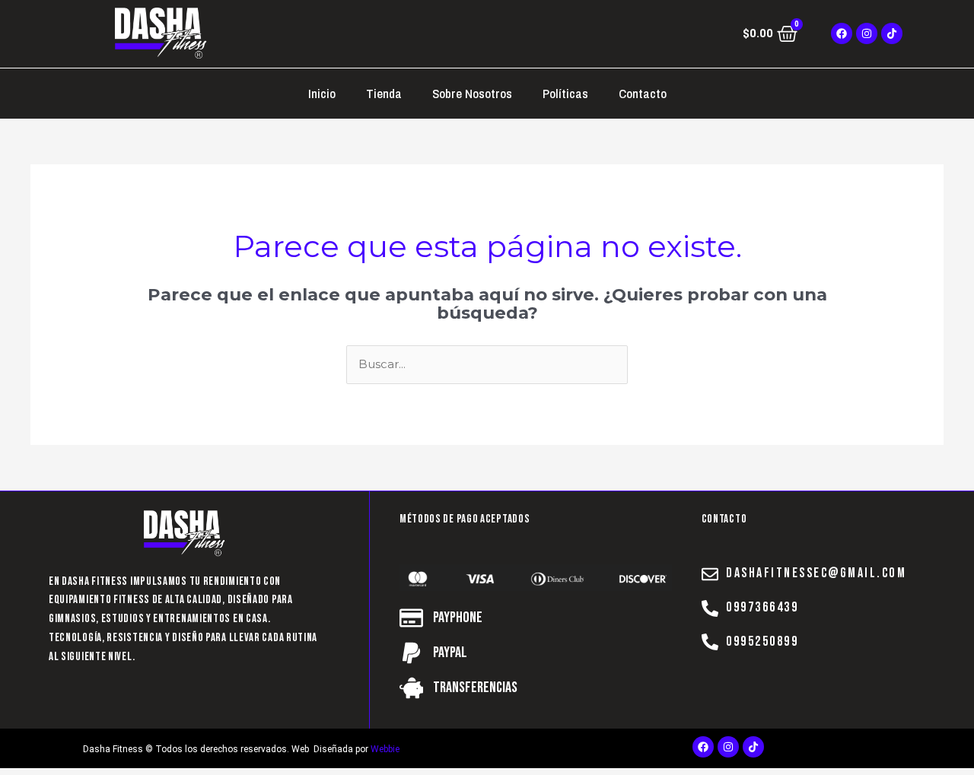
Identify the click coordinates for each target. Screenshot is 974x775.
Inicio (322, 93)
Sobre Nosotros (472, 93)
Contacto (643, 93)
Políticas (565, 93)
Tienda (384, 93)
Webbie (385, 749)
